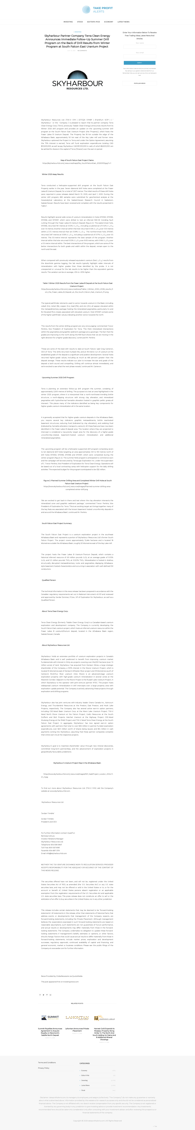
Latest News (123, 22)
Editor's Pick (85, 1075)
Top (155, 1126)
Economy (108, 22)
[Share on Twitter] (43, 994)
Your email (140, 53)
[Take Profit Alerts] (97, 10)
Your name (140, 43)
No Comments (82, 50)
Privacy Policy (43, 1068)
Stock (80, 22)
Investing (68, 22)
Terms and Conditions (47, 1063)
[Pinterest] (46, 994)
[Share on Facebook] (40, 994)
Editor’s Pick (93, 22)
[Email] (50, 994)
